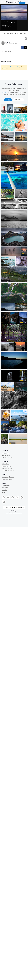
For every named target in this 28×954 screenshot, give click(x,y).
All (8, 100)
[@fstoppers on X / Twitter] (17, 497)
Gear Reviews (6, 455)
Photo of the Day (6, 466)
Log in (4, 67)
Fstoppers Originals (7, 457)
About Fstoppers (6, 485)
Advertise (4, 490)
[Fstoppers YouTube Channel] (8, 497)
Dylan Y (7, 42)
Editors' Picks (5, 464)
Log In (19, 1)
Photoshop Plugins (7, 479)
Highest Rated (18, 100)
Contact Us (5, 488)
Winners (6, 33)
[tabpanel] (14, 274)
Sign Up (22, 2)
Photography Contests (8, 470)
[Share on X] (25, 47)
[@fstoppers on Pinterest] (22, 497)
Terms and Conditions (17, 513)
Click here (4, 92)
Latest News (5, 453)
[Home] (9, 2)
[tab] (8, 100)
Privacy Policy (9, 513)
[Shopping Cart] (15, 2)
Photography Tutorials (8, 477)
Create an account (13, 67)
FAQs (3, 492)
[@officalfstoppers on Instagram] (4, 497)
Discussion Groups (7, 468)
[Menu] (2, 2)
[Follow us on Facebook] (13, 497)
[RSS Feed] (4, 502)
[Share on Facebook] (22, 47)
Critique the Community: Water (18, 33)
